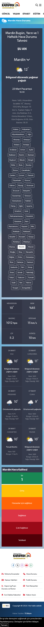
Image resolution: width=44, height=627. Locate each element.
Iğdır (21, 206)
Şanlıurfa (14, 267)
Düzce (27, 180)
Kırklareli (26, 231)
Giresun (28, 196)
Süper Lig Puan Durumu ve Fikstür (9, 587)
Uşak (14, 283)
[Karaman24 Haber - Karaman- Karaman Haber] (11, 5)
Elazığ (20, 185)
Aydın (31, 150)
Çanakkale (26, 170)
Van (20, 283)
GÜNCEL (6, 14)
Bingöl (30, 160)
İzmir (26, 211)
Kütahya (16, 242)
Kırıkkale (16, 231)
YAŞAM (16, 14)
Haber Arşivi (31, 595)
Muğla (12, 252)
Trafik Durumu (31, 580)
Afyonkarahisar (18, 134)
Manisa (12, 247)
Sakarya (20, 262)
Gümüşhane (17, 201)
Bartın (21, 155)
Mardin (21, 247)
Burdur (29, 165)
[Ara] (36, 5)
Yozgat (15, 288)
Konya (31, 237)
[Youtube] (26, 565)
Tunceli (31, 277)
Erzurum (16, 191)
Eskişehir (26, 191)
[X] (18, 565)
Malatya (26, 242)
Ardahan (13, 150)
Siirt (22, 267)
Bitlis (13, 165)
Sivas (12, 272)
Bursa (15, 170)
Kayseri (24, 226)
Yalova (28, 283)
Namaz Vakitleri (11, 580)
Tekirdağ (29, 272)
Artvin (22, 150)
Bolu (20, 165)
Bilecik (22, 160)
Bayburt (13, 160)
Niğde (11, 257)
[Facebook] (13, 565)
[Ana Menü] (40, 5)
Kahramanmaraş (16, 216)
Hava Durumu (31, 574)
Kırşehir (12, 237)
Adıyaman (26, 129)
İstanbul (18, 211)
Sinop (30, 267)
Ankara (16, 145)
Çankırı (12, 175)
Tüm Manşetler (32, 586)
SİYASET (26, 14)
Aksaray (16, 140)
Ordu (20, 257)
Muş (20, 252)
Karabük (29, 216)
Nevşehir (29, 252)
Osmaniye (30, 257)
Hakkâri (28, 201)
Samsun (30, 262)
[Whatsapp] (31, 565)
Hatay (13, 206)
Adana (15, 129)
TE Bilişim (28, 613)
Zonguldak (26, 288)
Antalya (26, 145)
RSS (7, 606)
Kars (26, 221)
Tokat (11, 277)
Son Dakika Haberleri (12, 595)
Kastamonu (13, 226)
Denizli (30, 175)
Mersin (31, 247)
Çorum (21, 175)
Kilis (32, 226)
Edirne (12, 185)
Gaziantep (16, 196)
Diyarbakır (17, 180)
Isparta (29, 206)
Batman (31, 155)
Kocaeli (22, 237)
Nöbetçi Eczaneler (12, 574)
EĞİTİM (36, 14)
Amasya (26, 140)
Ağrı (29, 134)
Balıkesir (12, 155)
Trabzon (21, 277)
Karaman (18, 221)
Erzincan (30, 185)
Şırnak (20, 272)
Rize (11, 262)
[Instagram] (22, 565)
